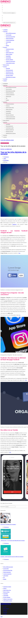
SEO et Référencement (11, 33)
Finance (7, 50)
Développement (9, 70)
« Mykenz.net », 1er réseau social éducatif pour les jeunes (13, 540)
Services (5, 66)
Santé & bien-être (10, 52)
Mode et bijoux (9, 54)
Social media (8, 35)
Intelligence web (9, 71)
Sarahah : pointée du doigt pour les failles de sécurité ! (12, 556)
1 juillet (4, 158)
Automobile (8, 57)
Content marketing (10, 40)
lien (19, 253)
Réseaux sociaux (9, 75)
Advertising (8, 42)
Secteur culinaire (9, 59)
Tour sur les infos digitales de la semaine (13, 153)
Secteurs (5, 47)
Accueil (4, 606)
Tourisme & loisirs (10, 49)
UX (6, 43)
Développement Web (10, 36)
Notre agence (6, 64)
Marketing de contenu (10, 77)
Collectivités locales (10, 63)
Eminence (6, 156)
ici (19, 315)
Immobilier (8, 56)
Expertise (5, 31)
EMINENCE (6, 604)
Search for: (3, 506)
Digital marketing (9, 38)
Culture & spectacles (10, 61)
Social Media (6, 160)
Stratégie (8, 68)
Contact (5, 80)
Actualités (5, 29)
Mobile (7, 45)
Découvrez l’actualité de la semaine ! (8, 524)
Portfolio (5, 79)
